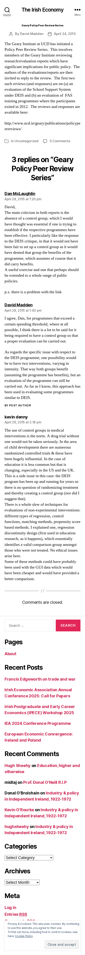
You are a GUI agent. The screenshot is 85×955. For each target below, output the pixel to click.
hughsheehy (17, 826)
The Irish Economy (42, 9)
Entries (16, 914)
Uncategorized (27, 141)
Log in (10, 907)
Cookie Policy (24, 936)
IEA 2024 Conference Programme (38, 723)
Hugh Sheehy (18, 765)
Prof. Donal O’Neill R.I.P (44, 782)
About (10, 653)
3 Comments (59, 141)
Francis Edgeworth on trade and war (40, 679)
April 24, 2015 (65, 34)
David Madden (31, 34)
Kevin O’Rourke (19, 809)
